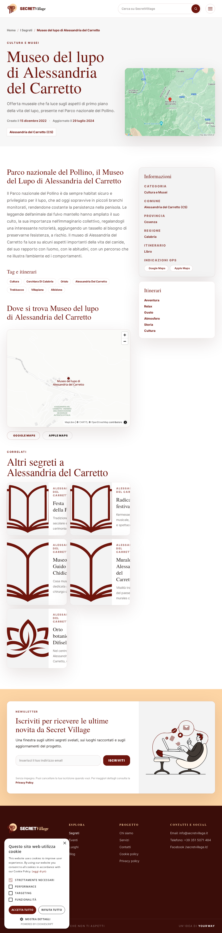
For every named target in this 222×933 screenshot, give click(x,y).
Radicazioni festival (129, 503)
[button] (37, 919)
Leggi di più (39, 871)
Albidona (56, 289)
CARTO (83, 422)
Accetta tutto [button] (22, 910)
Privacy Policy (24, 782)
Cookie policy (129, 854)
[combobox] (154, 9)
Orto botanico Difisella (62, 636)
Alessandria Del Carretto (91, 281)
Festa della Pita (63, 506)
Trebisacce (17, 289)
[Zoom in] (125, 335)
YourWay (206, 926)
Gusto (148, 312)
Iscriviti (116, 760)
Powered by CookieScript (37, 924)
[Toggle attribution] (125, 422)
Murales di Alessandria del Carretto (128, 569)
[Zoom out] (125, 341)
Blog (72, 854)
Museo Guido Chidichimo (65, 566)
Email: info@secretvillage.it (189, 833)
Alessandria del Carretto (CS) (31, 132)
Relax (148, 306)
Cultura (14, 281)
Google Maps (24, 435)
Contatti (125, 847)
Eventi (73, 840)
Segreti (74, 833)
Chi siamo (126, 833)
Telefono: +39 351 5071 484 (190, 840)
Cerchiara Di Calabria (39, 281)
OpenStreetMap (99, 422)
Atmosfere (152, 318)
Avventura (151, 300)
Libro (148, 251)
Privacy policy (129, 861)
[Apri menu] (210, 8)
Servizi (124, 840)
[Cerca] (195, 8)
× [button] (64, 843)
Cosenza (150, 222)
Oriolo (64, 281)
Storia (148, 324)
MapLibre (70, 422)
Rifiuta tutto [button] (51, 910)
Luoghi (73, 847)
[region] (68, 378)
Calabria (150, 236)
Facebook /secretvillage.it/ (189, 847)
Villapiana (37, 289)
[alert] (36, 884)
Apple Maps (58, 435)
